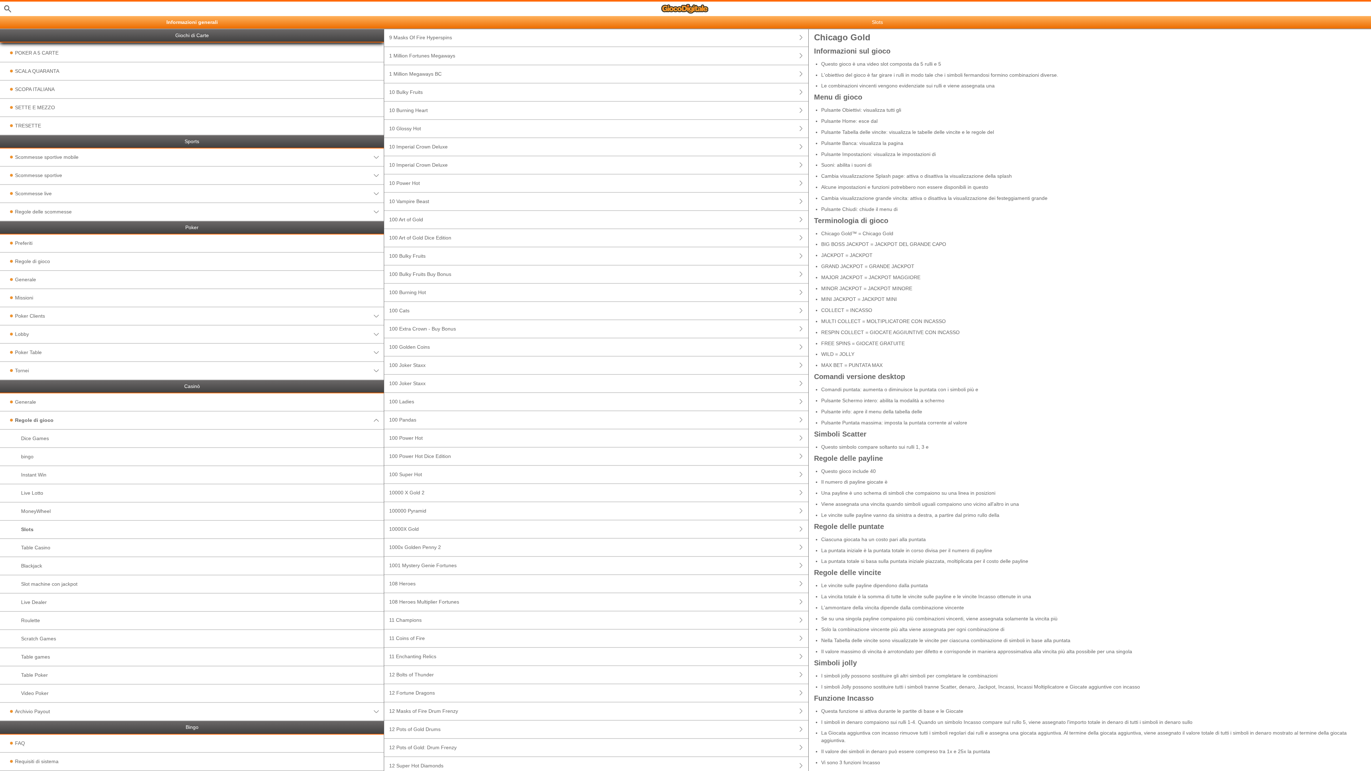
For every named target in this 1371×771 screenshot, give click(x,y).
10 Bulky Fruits (406, 92)
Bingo (192, 727)
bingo (27, 456)
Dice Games (35, 438)
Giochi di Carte (192, 35)
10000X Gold (404, 529)
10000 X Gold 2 (407, 492)
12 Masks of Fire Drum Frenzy (423, 711)
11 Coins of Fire (407, 638)
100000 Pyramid (407, 511)
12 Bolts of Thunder (411, 674)
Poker (192, 227)
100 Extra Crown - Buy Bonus (422, 329)
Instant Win (33, 475)
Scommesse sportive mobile (47, 157)
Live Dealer (34, 602)
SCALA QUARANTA (37, 71)
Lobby (22, 334)
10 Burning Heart (408, 110)
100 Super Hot (405, 474)
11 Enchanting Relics (412, 656)
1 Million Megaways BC (415, 74)
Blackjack (31, 566)
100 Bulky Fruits (407, 256)
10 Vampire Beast (409, 201)
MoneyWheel (36, 511)
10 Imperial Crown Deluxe (418, 147)
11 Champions (405, 620)
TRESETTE (28, 125)
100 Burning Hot (407, 292)
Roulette (30, 620)
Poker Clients (30, 316)
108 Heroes (402, 583)
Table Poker (34, 675)
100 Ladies (401, 401)
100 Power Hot (406, 438)
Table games (35, 657)
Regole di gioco (32, 261)
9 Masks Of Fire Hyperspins (420, 37)
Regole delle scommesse (43, 212)
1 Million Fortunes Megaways (422, 56)
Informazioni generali (192, 22)
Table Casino (35, 547)
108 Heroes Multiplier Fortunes (424, 602)
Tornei (22, 370)
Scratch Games (38, 638)
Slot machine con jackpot (49, 584)
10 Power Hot (404, 183)
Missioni (24, 298)
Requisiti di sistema (37, 761)
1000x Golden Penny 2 (415, 547)
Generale (25, 279)
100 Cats (399, 310)
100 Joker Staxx (407, 365)
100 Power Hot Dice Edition (420, 456)
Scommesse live (33, 193)
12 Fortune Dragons (412, 693)
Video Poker (35, 693)
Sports (192, 141)
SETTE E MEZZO (35, 107)
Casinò (192, 386)
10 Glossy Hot (405, 128)
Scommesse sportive (38, 175)
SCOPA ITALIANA (35, 89)
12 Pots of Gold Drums (415, 729)
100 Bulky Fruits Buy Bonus (420, 274)
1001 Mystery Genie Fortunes (423, 565)
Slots (27, 529)
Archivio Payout (32, 711)
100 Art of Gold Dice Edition (420, 238)
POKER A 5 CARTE (37, 53)
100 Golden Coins (409, 347)
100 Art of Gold (406, 219)
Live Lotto (32, 493)
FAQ (20, 743)
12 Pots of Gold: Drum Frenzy (423, 747)
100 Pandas (402, 420)
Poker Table (28, 352)
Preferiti (23, 243)
